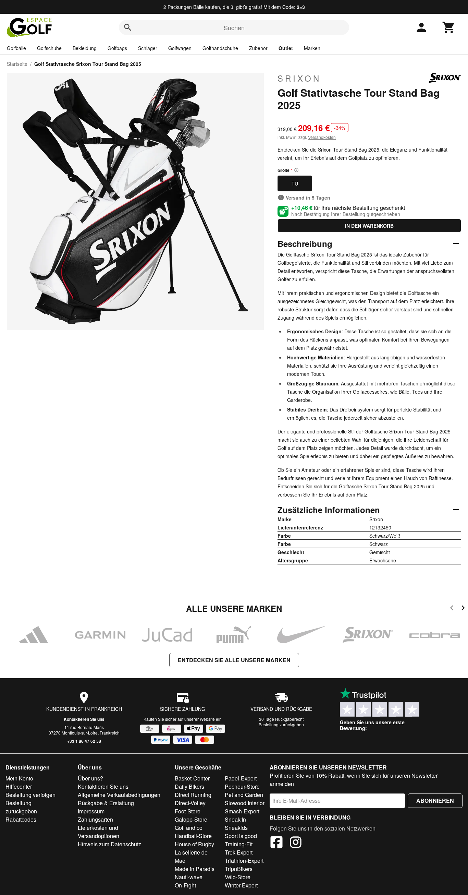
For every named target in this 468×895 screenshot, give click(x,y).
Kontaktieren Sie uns (84, 719)
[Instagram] (296, 843)
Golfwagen (180, 48)
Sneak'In (235, 819)
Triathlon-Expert (244, 860)
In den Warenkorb (369, 225)
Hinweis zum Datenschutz (109, 844)
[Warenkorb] (449, 27)
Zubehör (258, 48)
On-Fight (185, 885)
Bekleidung (85, 48)
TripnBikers (239, 869)
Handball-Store (193, 836)
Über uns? (90, 778)
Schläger (147, 48)
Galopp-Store (191, 819)
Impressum (91, 811)
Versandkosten (322, 137)
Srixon (299, 78)
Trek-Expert (239, 852)
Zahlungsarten (95, 819)
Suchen (234, 27)
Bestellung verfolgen (30, 795)
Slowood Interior (244, 803)
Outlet (286, 48)
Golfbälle (16, 48)
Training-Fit (239, 844)
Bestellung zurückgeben (281, 724)
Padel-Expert (241, 778)
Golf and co (188, 828)
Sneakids (236, 828)
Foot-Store (187, 811)
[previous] (452, 609)
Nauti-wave (188, 877)
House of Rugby (194, 844)
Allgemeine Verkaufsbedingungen (119, 795)
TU (295, 183)
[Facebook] (276, 843)
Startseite (17, 63)
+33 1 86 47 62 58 (84, 741)
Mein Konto (19, 778)
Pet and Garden (244, 795)
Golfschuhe (49, 48)
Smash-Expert (242, 811)
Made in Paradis (194, 869)
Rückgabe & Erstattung (106, 803)
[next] (463, 609)
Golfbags (117, 48)
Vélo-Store (237, 877)
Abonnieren (435, 800)
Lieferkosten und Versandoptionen (98, 832)
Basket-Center (192, 778)
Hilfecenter (18, 786)
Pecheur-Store (242, 786)
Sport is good (241, 836)
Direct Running (193, 795)
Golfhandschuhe (220, 48)
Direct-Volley (190, 803)
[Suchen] (128, 27)
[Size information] (296, 170)
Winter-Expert (241, 885)
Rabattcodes (20, 819)
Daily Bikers (189, 786)
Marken (312, 48)
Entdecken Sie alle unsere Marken (234, 660)
